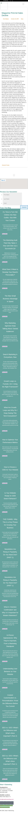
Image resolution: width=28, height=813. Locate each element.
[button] (23, 4)
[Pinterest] (8, 803)
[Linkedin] (12, 803)
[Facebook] (1, 803)
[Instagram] (5, 803)
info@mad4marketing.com (7, 799)
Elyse (22, 19)
